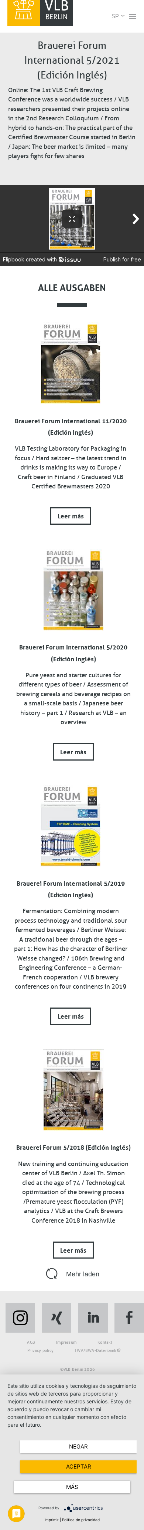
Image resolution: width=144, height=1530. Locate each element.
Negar (78, 1446)
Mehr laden (82, 1274)
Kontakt (104, 1342)
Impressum (66, 1342)
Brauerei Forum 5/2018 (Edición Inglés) (73, 1147)
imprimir (52, 1519)
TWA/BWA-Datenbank (95, 1350)
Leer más (71, 515)
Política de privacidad (81, 1519)
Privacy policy (40, 1350)
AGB (31, 1342)
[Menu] (132, 17)
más (72, 1486)
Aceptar (78, 1466)
